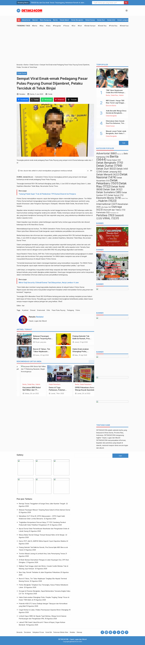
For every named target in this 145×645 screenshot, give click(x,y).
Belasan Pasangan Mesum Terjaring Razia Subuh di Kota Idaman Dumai (44, 510)
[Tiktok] (118, 632)
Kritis (48, 310)
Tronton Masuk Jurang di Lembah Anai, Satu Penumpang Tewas (42, 554)
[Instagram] (106, 632)
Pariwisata (103, 212)
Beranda (19, 632)
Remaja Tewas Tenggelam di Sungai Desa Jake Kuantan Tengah (42, 504)
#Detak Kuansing (126, 26)
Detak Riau (114, 95)
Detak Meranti (108, 174)
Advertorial (26, 20)
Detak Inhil (111, 20)
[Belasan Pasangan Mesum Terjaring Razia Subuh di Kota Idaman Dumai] (24, 339)
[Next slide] (93, 361)
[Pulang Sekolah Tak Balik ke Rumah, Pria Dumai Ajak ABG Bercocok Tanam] (63, 339)
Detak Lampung (123, 20)
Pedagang (70, 310)
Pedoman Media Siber (60, 632)
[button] (126, 2)
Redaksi (40, 317)
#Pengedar (57, 26)
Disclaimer (27, 632)
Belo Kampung (45, 20)
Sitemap (79, 632)
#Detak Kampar (90, 26)
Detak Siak (112, 189)
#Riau (42, 26)
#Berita (34, 26)
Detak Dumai (90, 20)
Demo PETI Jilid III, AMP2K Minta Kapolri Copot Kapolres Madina (42, 541)
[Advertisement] (72, 45)
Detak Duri (101, 20)
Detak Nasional (111, 176)
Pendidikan (114, 212)
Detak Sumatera (108, 192)
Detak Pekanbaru (24, 384)
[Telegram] (122, 632)
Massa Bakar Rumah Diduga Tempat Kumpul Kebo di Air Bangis (42, 535)
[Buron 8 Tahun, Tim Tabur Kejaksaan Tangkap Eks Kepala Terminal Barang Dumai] (24, 352)
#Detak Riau (102, 26)
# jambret (25, 310)
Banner (35, 20)
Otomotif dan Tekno (114, 210)
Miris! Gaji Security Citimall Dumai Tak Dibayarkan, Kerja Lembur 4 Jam (49, 282)
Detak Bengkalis (77, 20)
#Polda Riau (113, 26)
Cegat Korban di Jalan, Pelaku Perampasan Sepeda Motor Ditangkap (44, 610)
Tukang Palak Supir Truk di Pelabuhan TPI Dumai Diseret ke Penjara (47, 194)
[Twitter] (114, 632)
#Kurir (80, 26)
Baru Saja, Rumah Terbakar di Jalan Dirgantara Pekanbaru (39, 572)
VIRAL (111, 218)
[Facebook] (102, 632)
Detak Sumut (116, 195)
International (106, 203)
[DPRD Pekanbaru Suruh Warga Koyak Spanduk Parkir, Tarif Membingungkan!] (55, 373)
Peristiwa (105, 215)
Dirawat (32, 310)
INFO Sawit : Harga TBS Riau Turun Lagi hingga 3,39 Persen (115, 103)
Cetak (50, 94)
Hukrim (121, 95)
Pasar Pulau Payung (58, 310)
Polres (78, 310)
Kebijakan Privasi (38, 632)
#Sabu (48, 26)
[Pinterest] (126, 632)
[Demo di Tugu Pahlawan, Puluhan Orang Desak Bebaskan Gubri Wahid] (29, 373)
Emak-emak (41, 310)
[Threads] (110, 632)
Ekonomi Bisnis (111, 105)
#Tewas (66, 26)
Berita (55, 20)
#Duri (73, 26)
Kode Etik (49, 632)
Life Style (106, 207)
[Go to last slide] (90, 361)
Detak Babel (64, 20)
